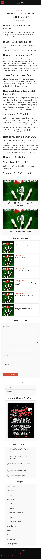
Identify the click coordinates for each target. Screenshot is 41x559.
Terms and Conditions (8, 556)
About (3, 554)
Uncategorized (20, 10)
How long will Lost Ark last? (24, 270)
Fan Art (9, 387)
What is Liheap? (20, 258)
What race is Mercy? (22, 245)
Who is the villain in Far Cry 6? (25, 295)
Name (6, 347)
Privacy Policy (18, 554)
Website (6, 365)
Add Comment (20, 20)
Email (5, 356)
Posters (9, 392)
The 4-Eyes (21, 476)
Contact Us (9, 554)
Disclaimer (26, 554)
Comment (6, 326)
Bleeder (23, 471)
